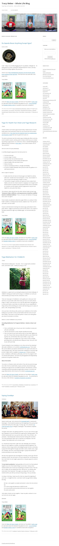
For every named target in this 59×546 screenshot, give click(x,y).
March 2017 (45, 174)
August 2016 (45, 186)
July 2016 (45, 187)
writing (28, 108)
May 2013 (45, 252)
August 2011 (45, 289)
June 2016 (45, 189)
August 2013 (45, 247)
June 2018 (45, 148)
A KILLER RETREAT (33, 103)
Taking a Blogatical (47, 72)
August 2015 (45, 206)
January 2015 (45, 218)
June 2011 (45, 292)
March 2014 (45, 235)
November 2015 (46, 201)
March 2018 (45, 153)
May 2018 (45, 150)
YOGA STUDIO (5, 10)
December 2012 (46, 261)
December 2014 (46, 220)
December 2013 (46, 240)
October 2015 (46, 203)
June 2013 (45, 251)
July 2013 (45, 249)
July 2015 (45, 208)
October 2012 (46, 264)
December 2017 (46, 158)
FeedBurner (52, 58)
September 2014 (46, 225)
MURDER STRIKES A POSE (9, 105)
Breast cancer (46, 90)
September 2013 (46, 246)
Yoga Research (46, 129)
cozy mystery (11, 110)
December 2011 (46, 282)
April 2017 (45, 172)
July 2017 (45, 167)
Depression (45, 95)
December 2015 (46, 199)
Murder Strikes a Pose (13, 112)
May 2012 (45, 273)
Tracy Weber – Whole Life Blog (16, 3)
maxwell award (5, 112)
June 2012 (45, 271)
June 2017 (45, 168)
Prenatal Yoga (27, 384)
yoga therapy (8, 248)
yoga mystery (28, 112)
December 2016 (46, 179)
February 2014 (46, 237)
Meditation (21, 384)
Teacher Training (21, 531)
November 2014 (46, 222)
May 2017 (45, 170)
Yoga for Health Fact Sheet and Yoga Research (19, 123)
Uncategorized (46, 120)
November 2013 (46, 242)
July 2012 (45, 270)
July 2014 (45, 228)
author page (34, 101)
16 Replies (4, 399)
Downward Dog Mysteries (20, 108)
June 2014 (45, 230)
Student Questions (47, 110)
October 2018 (46, 141)
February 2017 (46, 175)
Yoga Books (33, 384)
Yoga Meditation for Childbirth (13, 257)
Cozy (36, 108)
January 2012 (45, 280)
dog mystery (17, 110)
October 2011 (46, 285)
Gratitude (15, 531)
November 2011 (46, 283)
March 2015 (45, 215)
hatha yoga (17, 246)
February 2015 (46, 216)
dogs (14, 108)
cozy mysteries (5, 110)
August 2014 (45, 227)
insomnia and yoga (24, 246)
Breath (17, 244)
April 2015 (45, 213)
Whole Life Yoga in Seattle (12, 101)
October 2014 (46, 223)
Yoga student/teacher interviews (50, 131)
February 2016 (46, 196)
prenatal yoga (13, 386)
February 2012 (46, 278)
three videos (19, 143)
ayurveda (45, 88)
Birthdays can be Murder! (48, 74)
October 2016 (46, 182)
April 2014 (45, 234)
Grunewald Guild (25, 421)
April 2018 (45, 151)
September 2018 (46, 143)
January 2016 (45, 198)
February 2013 (46, 258)
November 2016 (46, 180)
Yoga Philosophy (46, 127)
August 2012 (45, 268)
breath (12, 246)
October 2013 (46, 244)
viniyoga (31, 246)
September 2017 (46, 163)
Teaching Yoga (46, 117)
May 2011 (45, 294)
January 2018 (45, 156)
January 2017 (45, 177)
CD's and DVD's (46, 93)
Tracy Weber (21, 112)
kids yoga (45, 105)
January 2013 (45, 259)
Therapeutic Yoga (23, 244)
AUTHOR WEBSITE (14, 10)
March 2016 (45, 194)
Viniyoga (29, 244)
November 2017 (46, 160)
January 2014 (45, 239)
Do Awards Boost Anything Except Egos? (17, 43)
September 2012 (46, 266)
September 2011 (46, 287)
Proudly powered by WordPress (8, 543)
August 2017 (45, 165)
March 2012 (45, 277)
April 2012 (45, 275)
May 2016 (45, 191)
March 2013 (45, 256)
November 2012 (46, 263)
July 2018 (45, 146)
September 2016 (46, 184)
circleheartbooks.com (25, 347)
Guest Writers (16, 384)
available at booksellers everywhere (23, 378)
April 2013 (45, 254)
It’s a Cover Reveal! (47, 76)
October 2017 (46, 162)
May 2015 (45, 211)
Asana (14, 244)
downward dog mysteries (26, 110)
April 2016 (45, 192)
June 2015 (45, 210)
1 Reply (3, 126)
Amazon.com (22, 352)
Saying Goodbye (8, 395)
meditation (7, 386)
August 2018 (45, 144)
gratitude (34, 110)
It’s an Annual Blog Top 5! (48, 78)
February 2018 (46, 155)
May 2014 (45, 232)
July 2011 (45, 290)
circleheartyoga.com (30, 371)
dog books (45, 96)
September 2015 (46, 204)
